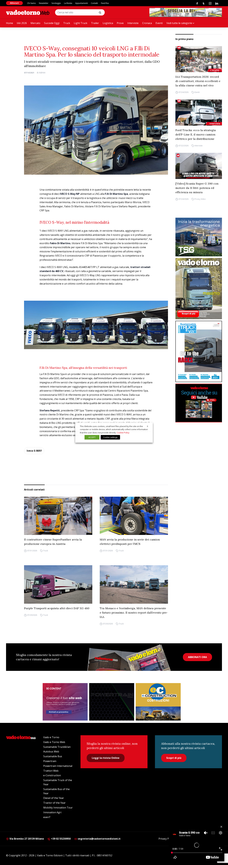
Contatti (94, 3)
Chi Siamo (31, 3)
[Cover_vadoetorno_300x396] (198, 288)
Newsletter (43, 3)
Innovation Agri (52, 812)
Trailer (95, 23)
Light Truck (80, 23)
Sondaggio (56, 3)
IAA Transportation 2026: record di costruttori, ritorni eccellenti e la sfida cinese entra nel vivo (197, 81)
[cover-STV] (198, 351)
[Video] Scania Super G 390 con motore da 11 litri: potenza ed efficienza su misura (196, 188)
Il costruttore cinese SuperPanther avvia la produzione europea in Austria (53, 542)
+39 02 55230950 (60, 838)
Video (203, 199)
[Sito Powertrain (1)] (111, 702)
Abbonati (14, 3)
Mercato (35, 23)
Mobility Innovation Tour (58, 807)
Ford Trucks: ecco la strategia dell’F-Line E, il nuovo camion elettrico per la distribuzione (195, 134)
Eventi (159, 23)
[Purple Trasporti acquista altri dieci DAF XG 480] (58, 584)
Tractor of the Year (54, 802)
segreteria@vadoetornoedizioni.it (99, 838)
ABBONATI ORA (197, 657)
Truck (66, 23)
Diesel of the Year (53, 798)
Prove (120, 23)
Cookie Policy (123, 432)
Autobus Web (51, 751)
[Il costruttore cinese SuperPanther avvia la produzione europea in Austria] (58, 516)
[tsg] (198, 237)
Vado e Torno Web (54, 742)
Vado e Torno (51, 737)
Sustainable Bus (52, 756)
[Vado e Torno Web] (27, 12)
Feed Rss (105, 3)
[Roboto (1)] (198, 403)
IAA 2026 (22, 23)
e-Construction (52, 775)
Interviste (133, 23)
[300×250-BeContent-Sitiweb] (65, 702)
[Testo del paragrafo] (185, 12)
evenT (47, 817)
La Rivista (68, 3)
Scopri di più (173, 758)
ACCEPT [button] (92, 437)
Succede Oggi (52, 23)
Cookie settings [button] (110, 437)
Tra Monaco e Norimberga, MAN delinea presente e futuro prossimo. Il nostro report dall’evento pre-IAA (134, 612)
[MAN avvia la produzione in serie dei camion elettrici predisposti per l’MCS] (134, 516)
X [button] (147, 426)
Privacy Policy (166, 838)
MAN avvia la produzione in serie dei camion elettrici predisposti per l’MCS (130, 542)
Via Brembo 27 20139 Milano (26, 838)
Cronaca (147, 23)
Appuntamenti (81, 3)
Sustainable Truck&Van (57, 747)
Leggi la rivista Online (105, 758)
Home (9, 23)
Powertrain (49, 761)
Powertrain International (57, 766)
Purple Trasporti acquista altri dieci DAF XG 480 (56, 608)
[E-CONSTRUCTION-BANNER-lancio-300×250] (158, 702)
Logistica (108, 23)
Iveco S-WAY (34, 450)
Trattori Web (50, 770)
